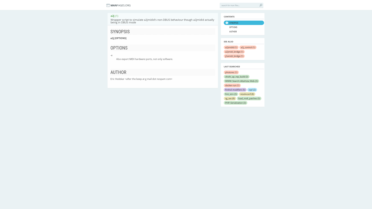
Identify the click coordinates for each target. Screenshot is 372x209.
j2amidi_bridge (234, 56)
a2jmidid (231, 47)
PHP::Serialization (235, 102)
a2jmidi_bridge (234, 51)
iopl (252, 89)
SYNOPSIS (233, 23)
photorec (231, 72)
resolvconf (247, 94)
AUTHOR (233, 31)
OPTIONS (233, 27)
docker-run (232, 85)
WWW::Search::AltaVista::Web (241, 81)
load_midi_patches (249, 98)
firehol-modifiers (235, 89)
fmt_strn (231, 94)
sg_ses (230, 98)
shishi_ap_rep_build (236, 76)
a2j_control (248, 47)
